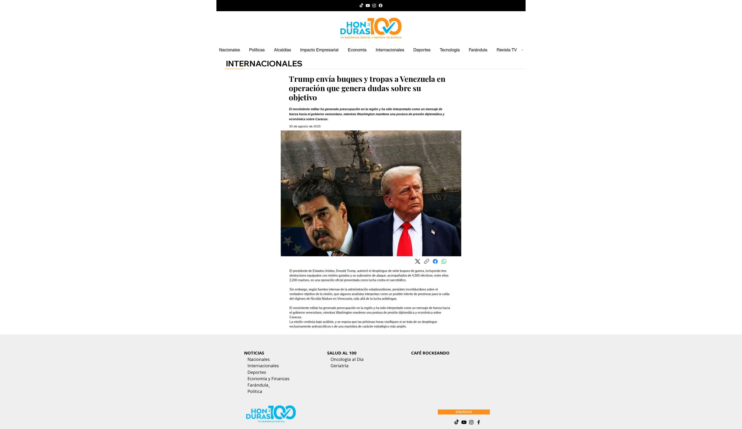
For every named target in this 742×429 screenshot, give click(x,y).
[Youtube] (367, 5)
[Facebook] (380, 5)
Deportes (256, 372)
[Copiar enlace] (426, 261)
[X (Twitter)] (417, 261)
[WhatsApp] (444, 261)
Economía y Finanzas (268, 378)
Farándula (258, 385)
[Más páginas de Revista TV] (522, 50)
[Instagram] (374, 5)
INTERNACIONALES (264, 63)
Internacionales (263, 365)
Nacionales (259, 359)
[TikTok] (361, 5)
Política (253, 391)
